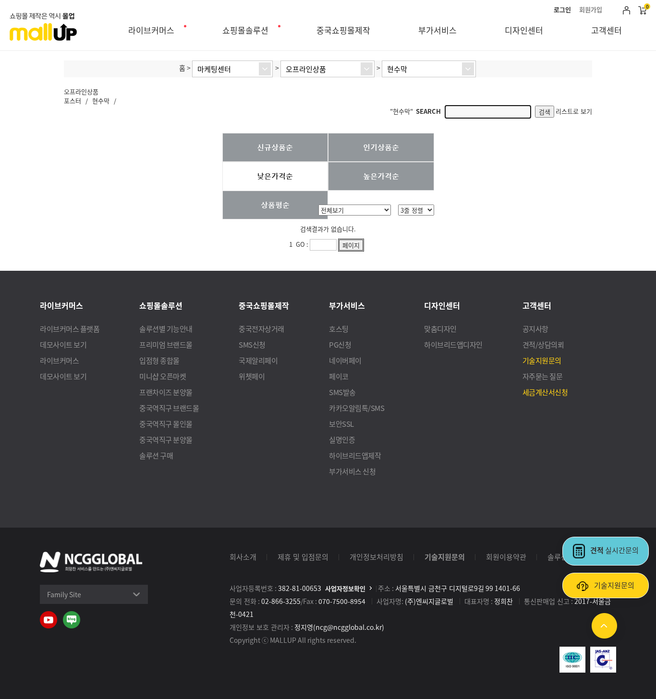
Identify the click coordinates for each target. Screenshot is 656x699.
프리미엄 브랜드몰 (166, 344)
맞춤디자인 (440, 329)
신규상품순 (275, 147)
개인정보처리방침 (376, 557)
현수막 (100, 100)
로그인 (562, 9)
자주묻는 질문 (542, 376)
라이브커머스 (151, 30)
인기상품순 (381, 147)
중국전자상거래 (261, 329)
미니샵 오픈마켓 (162, 376)
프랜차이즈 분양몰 (166, 392)
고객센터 (606, 30)
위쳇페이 (252, 376)
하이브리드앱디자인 (453, 344)
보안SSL (341, 424)
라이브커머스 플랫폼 (69, 329)
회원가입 (590, 9)
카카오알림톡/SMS (356, 408)
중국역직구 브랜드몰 (169, 408)
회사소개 (243, 557)
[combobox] (232, 68)
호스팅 (339, 329)
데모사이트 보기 (63, 344)
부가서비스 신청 (352, 471)
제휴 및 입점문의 (303, 557)
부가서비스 (437, 30)
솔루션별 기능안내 (166, 329)
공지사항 (535, 329)
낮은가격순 (275, 176)
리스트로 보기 (574, 111)
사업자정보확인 (345, 588)
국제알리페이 (258, 360)
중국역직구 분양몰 (166, 439)
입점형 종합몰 (159, 360)
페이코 (339, 376)
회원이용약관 (506, 557)
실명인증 (342, 439)
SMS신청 (252, 344)
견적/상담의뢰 (543, 344)
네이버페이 (345, 360)
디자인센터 (524, 30)
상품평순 (275, 204)
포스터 (72, 100)
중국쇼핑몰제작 (343, 30)
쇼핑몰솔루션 (245, 30)
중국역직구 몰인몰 (166, 424)
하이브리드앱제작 (355, 455)
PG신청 (340, 344)
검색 (544, 111)
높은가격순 (381, 176)
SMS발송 (342, 392)
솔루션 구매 (156, 455)
